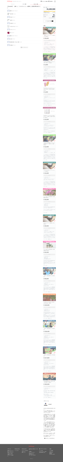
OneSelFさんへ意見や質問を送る (49, 438)
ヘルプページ (51, 451)
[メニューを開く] (55, 1)
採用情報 (50, 453)
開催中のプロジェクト (11, 450)
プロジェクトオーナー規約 (42, 451)
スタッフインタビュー (32, 452)
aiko (10, 32)
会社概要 (30, 451)
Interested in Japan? (52, 454)
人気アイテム (23, 451)
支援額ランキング (10, 454)
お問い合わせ (51, 452)
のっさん (11, 29)
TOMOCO (11, 23)
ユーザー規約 (41, 450)
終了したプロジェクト (11, 451)
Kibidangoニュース (31, 453)
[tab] (24, 4)
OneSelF (50, 404)
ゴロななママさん (12, 26)
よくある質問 (51, 450)
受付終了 (49, 40)
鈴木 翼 (11, 20)
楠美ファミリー (12, 10)
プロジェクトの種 (10, 453)
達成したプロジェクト (11, 452)
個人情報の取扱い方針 (42, 452)
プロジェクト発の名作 (25, 450)
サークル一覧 (16, 450)
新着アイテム (23, 452)
